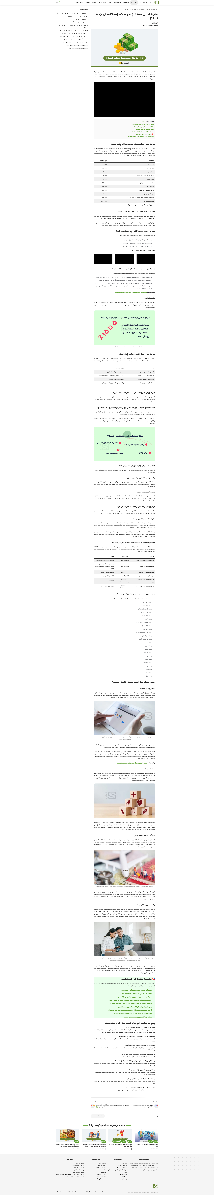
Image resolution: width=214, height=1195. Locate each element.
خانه (157, 9)
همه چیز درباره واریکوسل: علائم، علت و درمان (78, 48)
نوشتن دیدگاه (97, 1116)
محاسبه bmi (102, 1163)
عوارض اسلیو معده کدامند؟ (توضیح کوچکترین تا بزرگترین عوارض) (74, 30)
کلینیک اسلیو (155, 23)
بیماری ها (156, 1141)
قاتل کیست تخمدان (100, 1168)
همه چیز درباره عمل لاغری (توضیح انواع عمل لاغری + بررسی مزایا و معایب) (72, 13)
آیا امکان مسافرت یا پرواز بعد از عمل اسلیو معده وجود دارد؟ (75, 39)
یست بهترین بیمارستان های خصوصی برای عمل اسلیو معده (131, 292)
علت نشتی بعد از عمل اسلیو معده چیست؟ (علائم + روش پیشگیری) (74, 36)
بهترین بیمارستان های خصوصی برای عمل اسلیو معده (70, 1174)
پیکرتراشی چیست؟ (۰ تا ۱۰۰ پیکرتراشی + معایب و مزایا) (136, 990)
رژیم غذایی (129, 1141)
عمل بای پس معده (122, 1168)
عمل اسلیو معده (122, 1165)
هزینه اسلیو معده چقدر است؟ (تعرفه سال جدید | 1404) (76, 22)
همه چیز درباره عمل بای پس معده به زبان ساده (138, 1017)
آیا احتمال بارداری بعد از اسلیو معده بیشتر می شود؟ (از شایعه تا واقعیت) (131, 1003)
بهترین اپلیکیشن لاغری (78, 1172)
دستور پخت (88, 1192)
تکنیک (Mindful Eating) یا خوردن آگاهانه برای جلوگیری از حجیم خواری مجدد (67, 1145)
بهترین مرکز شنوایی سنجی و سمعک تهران (73, 1177)
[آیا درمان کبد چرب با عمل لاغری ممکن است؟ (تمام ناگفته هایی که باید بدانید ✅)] (93, 1106)
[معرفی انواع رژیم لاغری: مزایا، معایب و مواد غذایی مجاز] (156, 1106)
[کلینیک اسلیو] (156, 2)
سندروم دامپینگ (101, 1179)
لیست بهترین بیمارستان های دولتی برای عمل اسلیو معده (132, 763)
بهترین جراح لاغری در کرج (78, 1165)
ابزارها (57, 1192)
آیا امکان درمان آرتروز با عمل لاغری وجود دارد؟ (147, 1145)
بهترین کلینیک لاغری (79, 1168)
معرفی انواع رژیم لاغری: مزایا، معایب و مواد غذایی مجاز (143, 1106)
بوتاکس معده (123, 1174)
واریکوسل (103, 1172)
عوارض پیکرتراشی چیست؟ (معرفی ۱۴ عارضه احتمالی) (136, 993)
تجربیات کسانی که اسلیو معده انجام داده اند (117, 1171)
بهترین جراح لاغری (79, 1163)
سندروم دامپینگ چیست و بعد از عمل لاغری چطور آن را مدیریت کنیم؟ (73, 42)
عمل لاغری (150, 1141)
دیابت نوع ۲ (103, 1170)
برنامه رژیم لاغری (101, 1174)
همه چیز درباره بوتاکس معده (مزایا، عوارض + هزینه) (77, 45)
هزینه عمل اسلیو (101, 1165)
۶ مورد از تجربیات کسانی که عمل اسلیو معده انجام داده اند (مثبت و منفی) (130, 1000)
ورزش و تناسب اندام (116, 1141)
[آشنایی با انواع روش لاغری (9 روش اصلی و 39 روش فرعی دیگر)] (120, 1135)
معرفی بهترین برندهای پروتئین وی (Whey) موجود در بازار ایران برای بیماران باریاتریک (94, 1145)
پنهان (143, 122)
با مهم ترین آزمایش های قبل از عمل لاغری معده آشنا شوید (135, 1007)
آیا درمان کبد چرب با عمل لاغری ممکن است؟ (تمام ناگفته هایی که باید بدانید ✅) (112, 1106)
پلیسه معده (124, 1177)
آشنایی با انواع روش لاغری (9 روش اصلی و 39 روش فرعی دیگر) (120, 1145)
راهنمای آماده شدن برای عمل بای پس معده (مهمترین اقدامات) (133, 1013)
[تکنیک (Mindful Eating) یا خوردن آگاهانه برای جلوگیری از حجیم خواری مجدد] (67, 1135)
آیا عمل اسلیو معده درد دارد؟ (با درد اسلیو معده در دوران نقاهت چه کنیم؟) (130, 1010)
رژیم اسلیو (124, 1179)
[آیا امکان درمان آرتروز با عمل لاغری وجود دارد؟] (146, 1135)
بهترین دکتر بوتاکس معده (77, 1170)
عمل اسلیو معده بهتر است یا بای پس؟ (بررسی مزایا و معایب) (134, 997)
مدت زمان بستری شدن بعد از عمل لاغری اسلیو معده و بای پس (75, 33)
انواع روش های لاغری (100, 1177)
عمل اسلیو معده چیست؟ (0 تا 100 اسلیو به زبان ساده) (76, 16)
